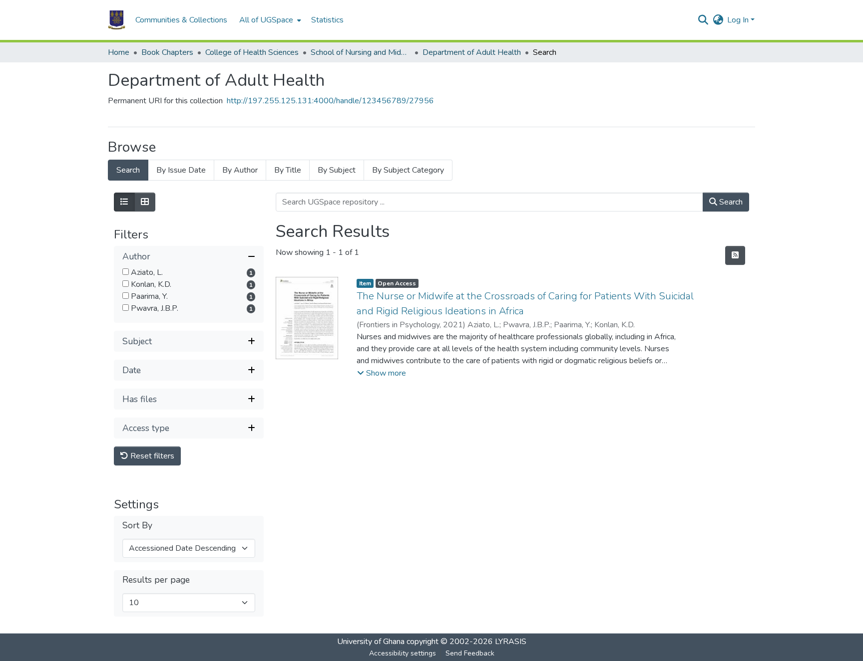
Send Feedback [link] (469, 653)
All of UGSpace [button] (266, 19)
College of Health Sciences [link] (252, 52)
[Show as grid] (144, 202)
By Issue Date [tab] (181, 170)
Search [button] (730, 202)
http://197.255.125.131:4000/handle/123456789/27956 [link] (330, 100)
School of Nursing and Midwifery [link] (361, 52)
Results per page (156, 580)
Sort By (137, 525)
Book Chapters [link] (167, 52)
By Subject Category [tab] (408, 170)
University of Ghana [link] (371, 641)
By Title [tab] (287, 170)
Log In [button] (739, 19)
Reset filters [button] (151, 455)
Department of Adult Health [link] (472, 52)
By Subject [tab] (337, 170)
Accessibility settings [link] (402, 653)
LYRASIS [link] (510, 641)
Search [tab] (128, 170)
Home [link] (118, 52)
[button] (116, 20)
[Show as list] (124, 202)
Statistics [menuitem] (327, 19)
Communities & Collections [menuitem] (181, 19)
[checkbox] (125, 271)
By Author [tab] (240, 170)
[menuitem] (269, 20)
